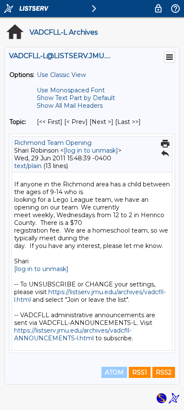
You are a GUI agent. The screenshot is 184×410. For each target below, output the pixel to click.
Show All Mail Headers (70, 105)
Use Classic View (61, 75)
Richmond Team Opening (53, 143)
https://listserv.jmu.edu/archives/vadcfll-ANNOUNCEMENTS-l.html (72, 334)
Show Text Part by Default (76, 98)
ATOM (114, 372)
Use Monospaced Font (71, 90)
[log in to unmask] (91, 150)
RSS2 (164, 372)
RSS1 (139, 372)
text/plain (28, 166)
